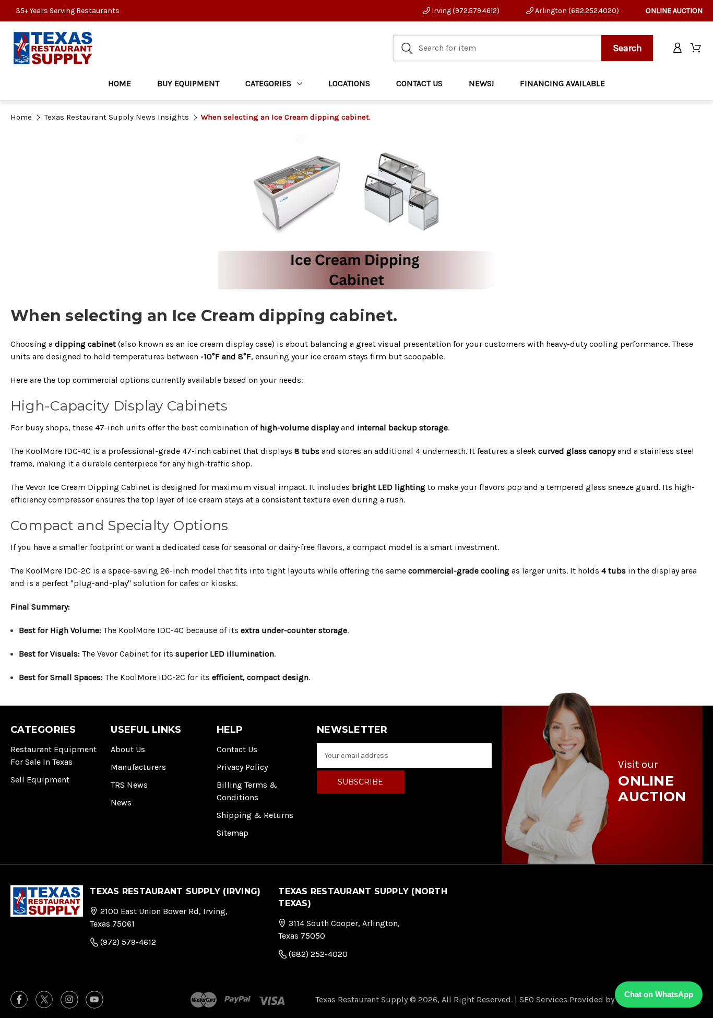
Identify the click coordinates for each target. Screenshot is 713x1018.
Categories (268, 83)
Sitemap (232, 833)
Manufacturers (138, 767)
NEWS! (481, 83)
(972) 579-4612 (127, 942)
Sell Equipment (39, 780)
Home (119, 83)
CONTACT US (419, 83)
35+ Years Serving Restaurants (68, 10)
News (121, 803)
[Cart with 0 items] (697, 48)
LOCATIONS (349, 83)
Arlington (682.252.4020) (576, 10)
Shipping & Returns (255, 815)
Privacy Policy (242, 767)
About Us (128, 749)
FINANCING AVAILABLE (562, 83)
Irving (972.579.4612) (465, 10)
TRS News (129, 785)
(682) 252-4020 (317, 954)
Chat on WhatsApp (658, 994)
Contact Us (237, 749)
